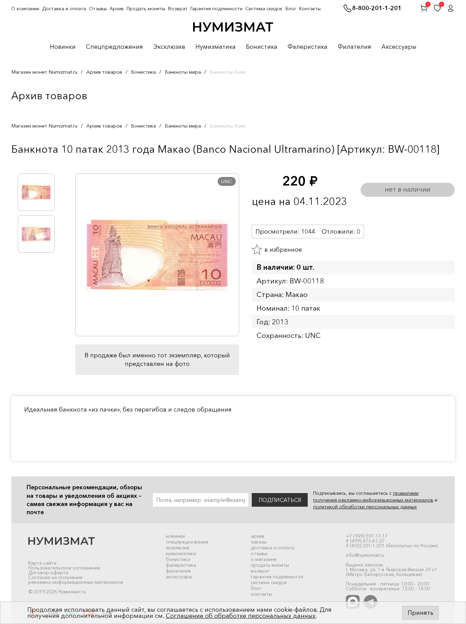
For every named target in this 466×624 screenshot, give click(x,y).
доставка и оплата (272, 548)
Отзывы (98, 8)
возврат (260, 571)
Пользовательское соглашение (64, 568)
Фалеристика (307, 47)
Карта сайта (42, 563)
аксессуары (179, 577)
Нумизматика (215, 47)
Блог (291, 8)
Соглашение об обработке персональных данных (241, 616)
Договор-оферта (48, 572)
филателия (178, 571)
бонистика (178, 559)
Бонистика (261, 47)
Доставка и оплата (64, 8)
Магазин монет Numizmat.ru (44, 72)
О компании (25, 8)
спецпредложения (187, 542)
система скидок (269, 582)
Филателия (354, 47)
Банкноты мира (183, 72)
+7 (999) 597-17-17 (367, 536)
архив (257, 536)
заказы (258, 542)
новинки (175, 536)
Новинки (63, 47)
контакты (261, 594)
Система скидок (263, 8)
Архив (117, 8)
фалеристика (181, 565)
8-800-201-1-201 (377, 8)
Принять (420, 612)
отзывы (259, 553)
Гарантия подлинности (216, 8)
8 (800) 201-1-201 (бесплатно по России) (392, 546)
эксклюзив (178, 548)
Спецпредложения (114, 47)
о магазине (264, 559)
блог (256, 588)
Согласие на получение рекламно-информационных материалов (75, 579)
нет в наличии (408, 189)
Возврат (178, 8)
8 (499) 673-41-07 (365, 541)
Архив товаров (104, 72)
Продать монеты (146, 8)
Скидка (26, 163)
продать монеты (270, 565)
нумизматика (181, 553)
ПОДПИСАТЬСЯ (280, 499)
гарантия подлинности (277, 577)
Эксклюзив (169, 47)
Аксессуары (399, 47)
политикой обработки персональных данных (365, 507)
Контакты (310, 8)
